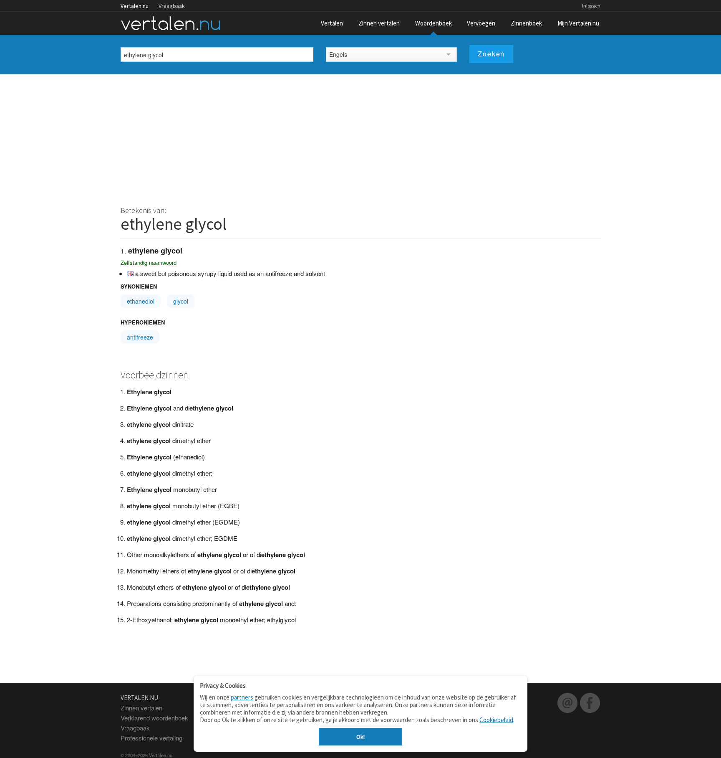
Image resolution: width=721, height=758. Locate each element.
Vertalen (332, 23)
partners (242, 697)
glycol (180, 301)
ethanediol (140, 301)
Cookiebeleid (496, 720)
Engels (338, 54)
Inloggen (591, 6)
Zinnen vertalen (379, 23)
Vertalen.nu (135, 6)
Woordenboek (433, 23)
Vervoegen (481, 23)
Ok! (360, 736)
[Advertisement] (360, 137)
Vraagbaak (172, 6)
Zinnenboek (526, 23)
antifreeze (140, 337)
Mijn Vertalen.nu (578, 23)
